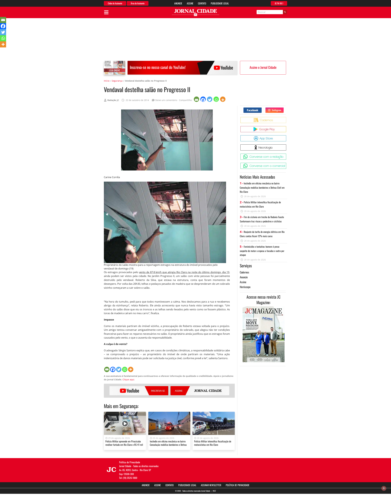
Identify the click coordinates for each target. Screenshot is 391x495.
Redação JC (113, 100)
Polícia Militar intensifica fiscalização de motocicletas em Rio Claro (212, 443)
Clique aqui (128, 379)
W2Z (214, 491)
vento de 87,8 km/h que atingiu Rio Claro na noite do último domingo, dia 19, (184, 272)
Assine (190, 3)
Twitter (283, 108)
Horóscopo (245, 287)
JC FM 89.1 (279, 3)
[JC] (111, 469)
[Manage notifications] (383, 488)
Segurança (117, 80)
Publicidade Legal (220, 3)
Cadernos (244, 272)
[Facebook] (203, 99)
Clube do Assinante (115, 3)
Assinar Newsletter (211, 485)
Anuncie (178, 3)
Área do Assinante (137, 3)
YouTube (139, 390)
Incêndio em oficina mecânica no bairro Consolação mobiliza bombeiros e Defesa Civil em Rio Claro (168, 444)
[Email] (197, 99)
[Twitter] (210, 99)
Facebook (261, 108)
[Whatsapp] (216, 99)
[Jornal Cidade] (195, 12)
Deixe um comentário (166, 100)
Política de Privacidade (237, 485)
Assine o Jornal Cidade (263, 67)
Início (106, 80)
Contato (202, 3)
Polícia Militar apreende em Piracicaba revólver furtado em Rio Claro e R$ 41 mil (124, 443)
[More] (223, 99)
